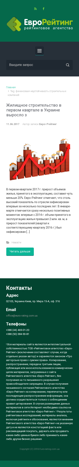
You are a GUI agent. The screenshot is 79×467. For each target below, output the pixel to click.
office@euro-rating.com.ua (21, 315)
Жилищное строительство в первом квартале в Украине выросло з (33, 110)
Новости (16, 242)
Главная (11, 87)
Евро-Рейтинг (48, 124)
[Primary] (39, 51)
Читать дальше (20, 251)
